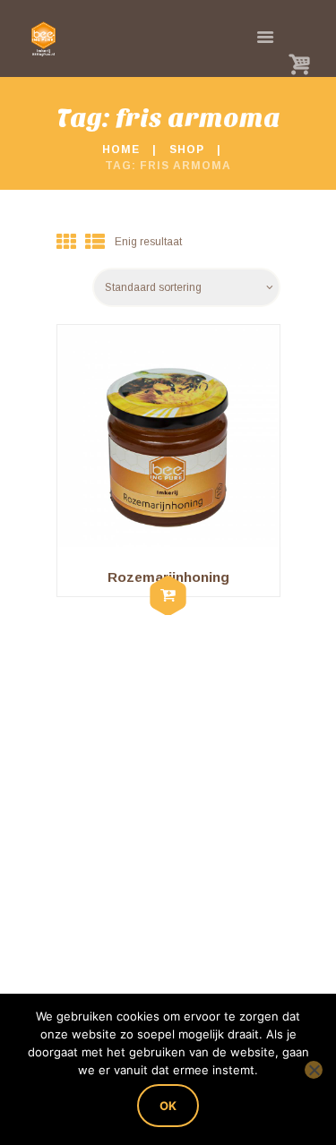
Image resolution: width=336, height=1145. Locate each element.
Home (121, 149)
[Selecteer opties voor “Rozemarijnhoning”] (168, 597)
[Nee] (314, 1070)
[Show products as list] (95, 242)
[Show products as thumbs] (66, 242)
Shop (186, 149)
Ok (168, 1105)
